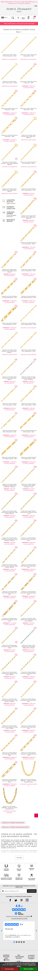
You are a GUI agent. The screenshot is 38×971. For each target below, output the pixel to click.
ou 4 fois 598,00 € (9, 114)
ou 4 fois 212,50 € (31, 59)
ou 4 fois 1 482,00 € (28, 598)
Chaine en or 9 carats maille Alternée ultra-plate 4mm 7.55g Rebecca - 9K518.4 (10, 700)
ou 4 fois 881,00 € (28, 436)
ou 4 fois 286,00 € (28, 678)
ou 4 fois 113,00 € (9, 678)
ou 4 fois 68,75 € (12, 166)
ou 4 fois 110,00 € (28, 222)
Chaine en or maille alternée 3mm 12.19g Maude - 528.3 (9, 431)
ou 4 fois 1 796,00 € (9, 785)
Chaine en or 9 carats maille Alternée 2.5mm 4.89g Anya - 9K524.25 (28, 217)
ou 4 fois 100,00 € (12, 193)
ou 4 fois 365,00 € (9, 571)
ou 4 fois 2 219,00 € (28, 463)
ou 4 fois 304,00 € (28, 410)
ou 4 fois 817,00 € (28, 571)
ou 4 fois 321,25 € (12, 86)
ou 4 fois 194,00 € (28, 195)
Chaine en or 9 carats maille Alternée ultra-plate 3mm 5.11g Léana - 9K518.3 (9, 673)
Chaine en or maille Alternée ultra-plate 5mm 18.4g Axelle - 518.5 (28, 727)
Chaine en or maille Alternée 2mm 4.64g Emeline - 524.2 (28, 189)
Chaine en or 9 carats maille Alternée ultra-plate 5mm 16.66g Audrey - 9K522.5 (9, 566)
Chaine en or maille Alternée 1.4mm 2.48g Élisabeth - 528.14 (28, 324)
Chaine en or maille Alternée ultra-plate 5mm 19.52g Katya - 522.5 (28, 566)
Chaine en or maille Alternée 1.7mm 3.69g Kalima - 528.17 (28, 350)
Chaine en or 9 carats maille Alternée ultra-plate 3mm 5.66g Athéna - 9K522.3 (10, 512)
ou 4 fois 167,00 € (9, 705)
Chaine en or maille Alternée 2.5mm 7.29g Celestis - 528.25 (28, 404)
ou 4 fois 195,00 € (31, 354)
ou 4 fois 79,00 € (9, 490)
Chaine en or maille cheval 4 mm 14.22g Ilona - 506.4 (9, 109)
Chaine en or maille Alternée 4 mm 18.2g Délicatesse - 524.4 (9, 297)
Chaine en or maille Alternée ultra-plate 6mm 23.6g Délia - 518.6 (9, 754)
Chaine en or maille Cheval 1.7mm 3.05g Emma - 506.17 (9, 55)
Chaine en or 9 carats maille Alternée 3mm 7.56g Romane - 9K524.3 (9, 271)
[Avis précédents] (1, 930)
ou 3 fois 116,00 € (28, 383)
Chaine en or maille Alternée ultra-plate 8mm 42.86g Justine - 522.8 (9, 620)
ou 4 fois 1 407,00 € (28, 759)
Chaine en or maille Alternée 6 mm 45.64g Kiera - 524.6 (9, 324)
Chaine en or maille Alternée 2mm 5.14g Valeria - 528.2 (9, 404)
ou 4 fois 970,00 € (28, 114)
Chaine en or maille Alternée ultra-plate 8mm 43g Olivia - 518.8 (9, 781)
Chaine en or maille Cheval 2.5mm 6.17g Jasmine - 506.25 (9, 82)
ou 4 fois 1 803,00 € (9, 624)
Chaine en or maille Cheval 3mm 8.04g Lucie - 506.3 (28, 82)
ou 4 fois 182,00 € (9, 544)
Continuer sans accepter (30, 960)
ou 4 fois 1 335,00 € (9, 141)
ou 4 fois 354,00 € (9, 732)
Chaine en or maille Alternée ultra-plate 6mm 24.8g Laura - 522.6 (9, 593)
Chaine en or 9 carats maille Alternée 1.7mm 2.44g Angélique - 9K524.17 (9, 163)
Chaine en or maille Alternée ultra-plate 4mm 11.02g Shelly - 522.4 (28, 539)
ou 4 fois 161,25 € (12, 59)
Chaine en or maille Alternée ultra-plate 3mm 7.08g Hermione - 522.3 (28, 512)
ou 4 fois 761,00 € (9, 302)
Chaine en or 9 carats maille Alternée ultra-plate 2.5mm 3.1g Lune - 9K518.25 (28, 620)
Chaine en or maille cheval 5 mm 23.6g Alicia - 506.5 (28, 109)
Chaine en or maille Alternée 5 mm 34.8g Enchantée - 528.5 (9, 458)
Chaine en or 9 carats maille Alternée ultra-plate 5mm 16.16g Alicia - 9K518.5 (9, 727)
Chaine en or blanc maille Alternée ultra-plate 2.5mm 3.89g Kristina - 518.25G (28, 646)
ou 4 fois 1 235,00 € (28, 302)
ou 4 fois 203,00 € (28, 490)
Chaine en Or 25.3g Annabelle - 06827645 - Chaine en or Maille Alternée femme (28, 781)
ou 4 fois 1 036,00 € (9, 598)
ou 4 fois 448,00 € (28, 275)
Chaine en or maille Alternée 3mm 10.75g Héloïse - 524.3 (28, 270)
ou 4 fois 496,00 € (9, 436)
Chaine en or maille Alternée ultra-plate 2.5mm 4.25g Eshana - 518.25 (9, 646)
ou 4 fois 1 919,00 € (9, 329)
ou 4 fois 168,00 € (28, 651)
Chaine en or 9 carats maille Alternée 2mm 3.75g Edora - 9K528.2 (9, 378)
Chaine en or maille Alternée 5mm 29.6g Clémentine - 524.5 (28, 297)
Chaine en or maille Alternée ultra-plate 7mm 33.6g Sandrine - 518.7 (28, 754)
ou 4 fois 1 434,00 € (9, 463)
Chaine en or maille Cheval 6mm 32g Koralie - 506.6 (9, 136)
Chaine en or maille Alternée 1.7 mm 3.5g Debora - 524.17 (28, 162)
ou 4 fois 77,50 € (12, 354)
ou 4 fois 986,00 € (9, 759)
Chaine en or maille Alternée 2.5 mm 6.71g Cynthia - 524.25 (28, 243)
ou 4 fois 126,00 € (9, 517)
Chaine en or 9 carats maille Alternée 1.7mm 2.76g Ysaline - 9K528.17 (9, 351)
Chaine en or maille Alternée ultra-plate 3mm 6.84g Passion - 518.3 (28, 673)
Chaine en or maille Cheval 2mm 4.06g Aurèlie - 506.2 (28, 55)
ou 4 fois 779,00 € (28, 732)
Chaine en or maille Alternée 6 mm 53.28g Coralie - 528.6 (28, 458)
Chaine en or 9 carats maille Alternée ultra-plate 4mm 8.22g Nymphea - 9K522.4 (9, 539)
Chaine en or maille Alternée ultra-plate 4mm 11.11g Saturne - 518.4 (28, 700)
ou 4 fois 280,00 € (28, 248)
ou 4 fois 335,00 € (28, 87)
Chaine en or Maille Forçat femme (13, 822)
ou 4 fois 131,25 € (31, 328)
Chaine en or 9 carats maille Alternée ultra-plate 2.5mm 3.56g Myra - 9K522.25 (9, 485)
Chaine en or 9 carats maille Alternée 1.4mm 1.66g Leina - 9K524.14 (28, 136)
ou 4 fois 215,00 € (9, 410)
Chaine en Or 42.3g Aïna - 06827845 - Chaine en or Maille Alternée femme (9, 808)
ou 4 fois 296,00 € (28, 517)
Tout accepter (28, 969)
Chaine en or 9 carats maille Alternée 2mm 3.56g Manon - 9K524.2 (9, 190)
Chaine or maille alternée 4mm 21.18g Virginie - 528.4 (28, 431)
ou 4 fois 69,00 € (28, 624)
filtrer (18, 32)
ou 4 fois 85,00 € (9, 383)
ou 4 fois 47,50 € (31, 140)
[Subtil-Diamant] (19, 10)
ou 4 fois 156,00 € (9, 275)
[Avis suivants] (36, 930)
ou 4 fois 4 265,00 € (11, 811)
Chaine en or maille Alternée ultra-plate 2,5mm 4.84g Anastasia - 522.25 (28, 485)
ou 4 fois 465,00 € (28, 544)
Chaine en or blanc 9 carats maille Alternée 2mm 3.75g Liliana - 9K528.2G (28, 378)
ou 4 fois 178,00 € (9, 651)
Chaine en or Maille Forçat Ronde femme (15, 827)
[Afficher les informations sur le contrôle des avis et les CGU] (31, 916)
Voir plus (19, 857)
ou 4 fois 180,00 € (31, 166)
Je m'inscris (31, 891)
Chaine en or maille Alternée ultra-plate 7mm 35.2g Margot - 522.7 (28, 593)
